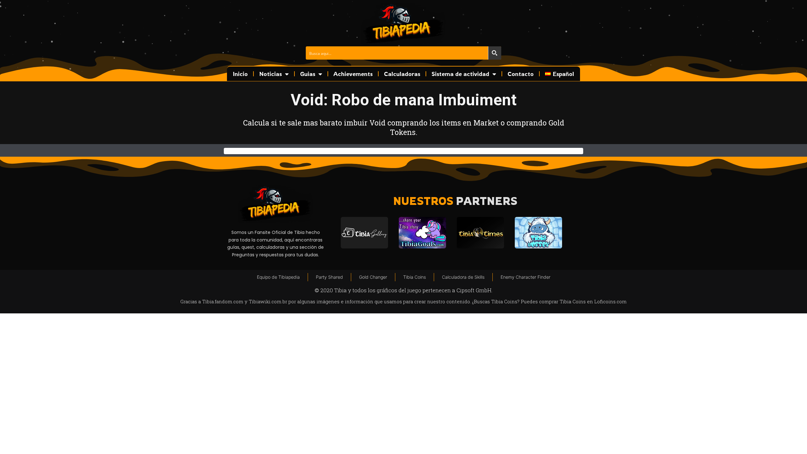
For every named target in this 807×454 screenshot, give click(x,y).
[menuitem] (559, 74)
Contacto (521, 74)
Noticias (270, 74)
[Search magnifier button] (494, 53)
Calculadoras (402, 74)
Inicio (240, 74)
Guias (307, 74)
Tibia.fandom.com (222, 301)
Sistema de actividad (460, 74)
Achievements (353, 74)
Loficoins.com (610, 301)
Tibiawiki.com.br (268, 301)
